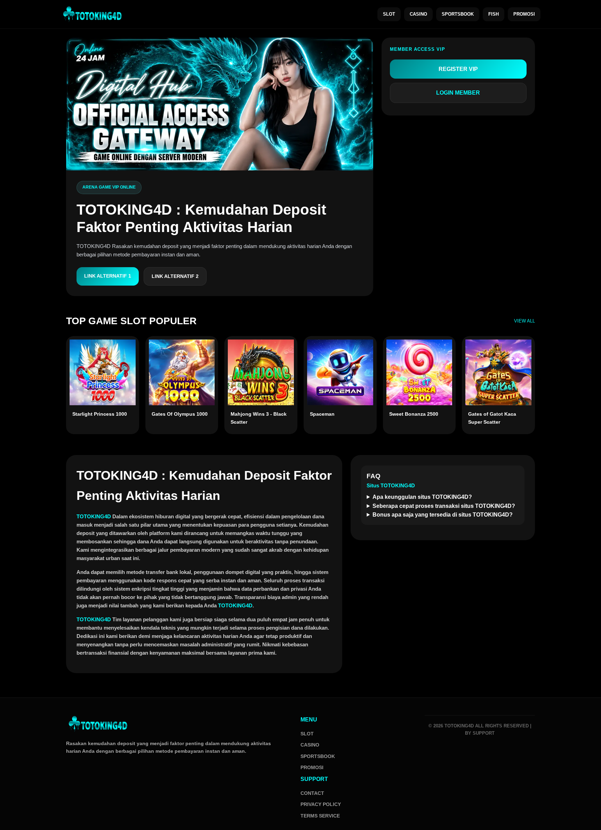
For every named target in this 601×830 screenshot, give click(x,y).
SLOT (389, 14)
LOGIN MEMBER (458, 93)
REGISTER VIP (458, 69)
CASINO (418, 14)
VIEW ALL (524, 321)
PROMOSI (524, 14)
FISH (493, 14)
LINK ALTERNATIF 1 (107, 276)
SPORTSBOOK (458, 14)
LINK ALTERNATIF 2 (175, 276)
